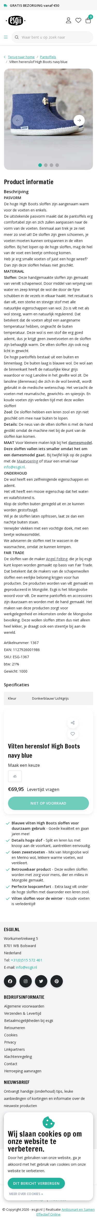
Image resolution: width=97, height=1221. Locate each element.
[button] (72, 722)
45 (15, 776)
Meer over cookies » (26, 1194)
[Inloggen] (68, 20)
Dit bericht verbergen (36, 1183)
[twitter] (41, 981)
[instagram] (25, 981)
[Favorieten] (78, 20)
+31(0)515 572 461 (26, 960)
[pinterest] (56, 981)
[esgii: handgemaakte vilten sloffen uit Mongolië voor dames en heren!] (20, 20)
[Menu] (6, 37)
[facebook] (10, 981)
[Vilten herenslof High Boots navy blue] (48, 119)
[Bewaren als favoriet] (72, 733)
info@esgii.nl (14, 467)
